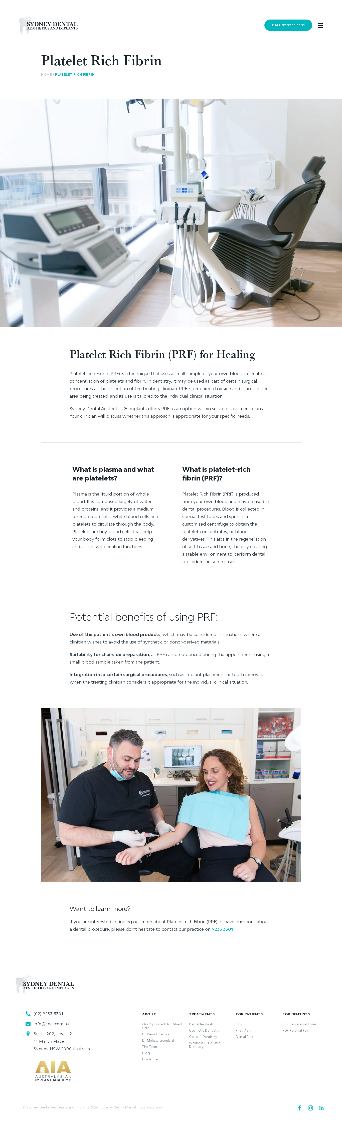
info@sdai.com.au (51, 1023)
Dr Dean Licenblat (156, 1034)
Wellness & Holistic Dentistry (204, 1045)
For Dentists (296, 1014)
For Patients (249, 1014)
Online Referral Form (299, 1024)
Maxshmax (154, 1107)
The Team (149, 1047)
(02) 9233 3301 (48, 1013)
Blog (146, 1053)
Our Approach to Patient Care (162, 1026)
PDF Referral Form (297, 1030)
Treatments (202, 1014)
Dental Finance (247, 1037)
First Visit (243, 1030)
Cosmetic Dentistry (204, 1030)
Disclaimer (150, 1059)
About (149, 1014)
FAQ (239, 1024)
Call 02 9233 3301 (288, 25)
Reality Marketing (128, 1107)
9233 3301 (222, 929)
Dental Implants (201, 1024)
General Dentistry (203, 1037)
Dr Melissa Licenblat (158, 1040)
